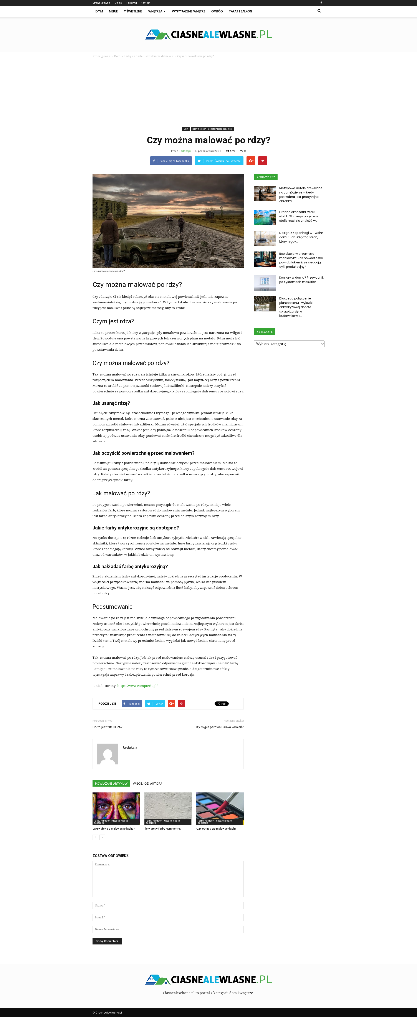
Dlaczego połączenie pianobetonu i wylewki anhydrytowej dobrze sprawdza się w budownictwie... (296, 307)
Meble (113, 11)
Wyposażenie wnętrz (188, 11)
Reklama (131, 3)
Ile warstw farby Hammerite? (162, 828)
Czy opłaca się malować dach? (216, 828)
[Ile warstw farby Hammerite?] (168, 808)
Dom (99, 11)
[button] (319, 11)
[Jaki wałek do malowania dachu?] (116, 808)
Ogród (217, 11)
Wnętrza (155, 11)
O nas (118, 3)
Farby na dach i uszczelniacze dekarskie (212, 128)
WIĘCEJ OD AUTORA (147, 783)
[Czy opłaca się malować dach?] (220, 808)
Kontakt (145, 3)
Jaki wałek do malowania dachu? (114, 828)
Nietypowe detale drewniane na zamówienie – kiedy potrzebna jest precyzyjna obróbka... (301, 194)
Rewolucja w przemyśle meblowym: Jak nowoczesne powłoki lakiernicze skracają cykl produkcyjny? (301, 260)
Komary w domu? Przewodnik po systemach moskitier (301, 279)
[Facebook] (321, 3)
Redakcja (185, 151)
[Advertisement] (208, 93)
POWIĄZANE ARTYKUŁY (111, 783)
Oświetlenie (133, 11)
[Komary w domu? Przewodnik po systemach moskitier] (265, 283)
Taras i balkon (240, 11)
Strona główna (101, 3)
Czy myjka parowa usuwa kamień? (219, 727)
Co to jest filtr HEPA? (107, 727)
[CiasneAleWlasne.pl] (208, 34)
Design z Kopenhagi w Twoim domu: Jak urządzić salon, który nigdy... (301, 237)
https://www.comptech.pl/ (137, 686)
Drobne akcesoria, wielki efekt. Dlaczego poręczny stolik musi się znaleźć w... (298, 216)
